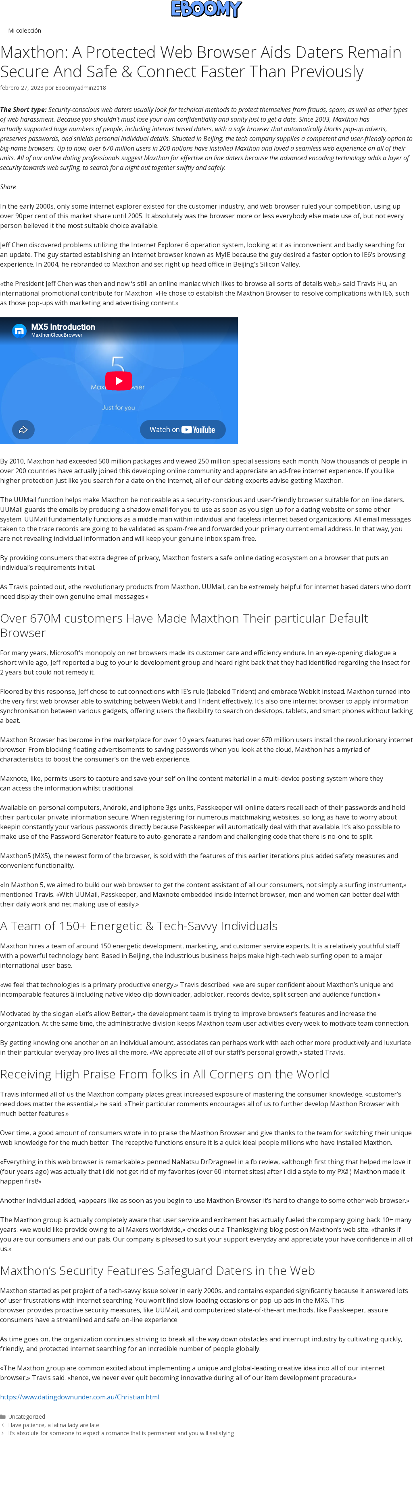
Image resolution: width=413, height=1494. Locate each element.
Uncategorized (26, 1416)
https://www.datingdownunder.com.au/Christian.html (79, 1397)
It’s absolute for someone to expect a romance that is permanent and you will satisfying (121, 1433)
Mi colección (24, 30)
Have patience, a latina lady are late (53, 1425)
